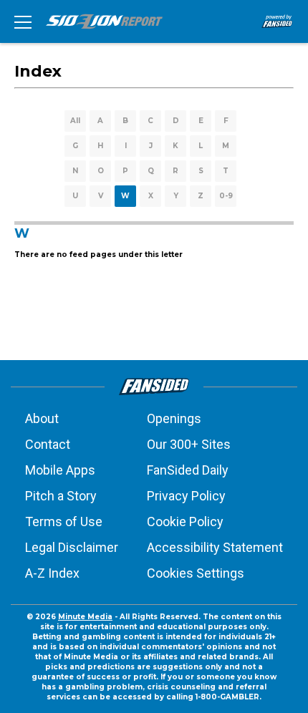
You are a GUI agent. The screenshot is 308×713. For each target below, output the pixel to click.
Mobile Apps (60, 469)
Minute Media (85, 616)
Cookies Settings (195, 573)
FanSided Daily (187, 469)
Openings (174, 418)
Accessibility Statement (215, 547)
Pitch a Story (61, 495)
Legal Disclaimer (71, 547)
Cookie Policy (185, 521)
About (42, 418)
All (75, 120)
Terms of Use (63, 521)
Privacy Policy (186, 495)
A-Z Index (52, 573)
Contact (47, 444)
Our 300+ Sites (189, 444)
